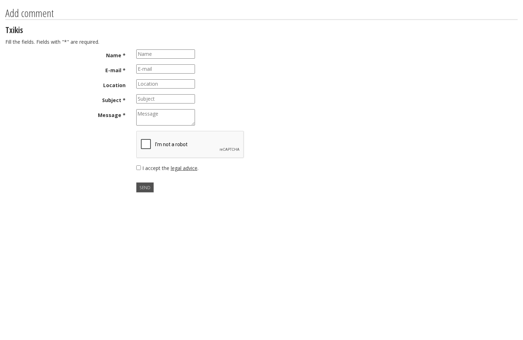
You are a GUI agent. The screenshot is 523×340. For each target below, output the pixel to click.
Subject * (114, 100)
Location (114, 85)
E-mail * (115, 70)
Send (144, 187)
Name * (116, 55)
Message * (112, 115)
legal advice (184, 168)
